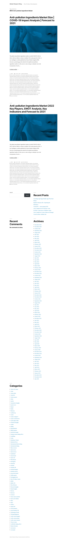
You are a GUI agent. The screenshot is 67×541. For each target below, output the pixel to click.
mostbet (12, 465)
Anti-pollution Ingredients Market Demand (20, 77)
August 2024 (37, 256)
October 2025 (37, 228)
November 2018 (38, 377)
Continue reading (14, 69)
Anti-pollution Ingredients (15, 75)
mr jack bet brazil (14, 473)
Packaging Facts (14, 477)
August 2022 (37, 303)
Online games (14, 475)
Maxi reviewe (14, 448)
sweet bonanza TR (15, 510)
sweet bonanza (14, 508)
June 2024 (37, 260)
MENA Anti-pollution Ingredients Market (17, 87)
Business (13, 411)
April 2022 (37, 310)
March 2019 (37, 369)
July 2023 (37, 281)
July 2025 (37, 234)
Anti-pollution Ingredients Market (27, 75)
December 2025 (38, 224)
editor (12, 73)
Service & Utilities (15, 498)
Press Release (25, 73)
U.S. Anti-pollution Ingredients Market (19, 90)
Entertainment (14, 428)
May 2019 (37, 365)
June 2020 (37, 340)
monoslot (13, 463)
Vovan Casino (14, 522)
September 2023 (38, 277)
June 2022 (37, 306)
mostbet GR (13, 467)
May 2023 (37, 285)
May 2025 (37, 238)
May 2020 (37, 342)
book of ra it (13, 405)
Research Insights (14, 487)
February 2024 (38, 267)
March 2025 (37, 242)
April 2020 (37, 344)
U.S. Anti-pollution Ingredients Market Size (30, 94)
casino (12, 414)
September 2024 (38, 254)
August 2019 (37, 359)
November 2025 (38, 226)
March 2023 (37, 289)
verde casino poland (15, 518)
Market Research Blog (16, 4)
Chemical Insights (15, 422)
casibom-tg (13, 413)
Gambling (13, 436)
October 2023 (37, 275)
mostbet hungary (14, 469)
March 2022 (37, 312)
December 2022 (38, 295)
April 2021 (37, 324)
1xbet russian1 (14, 397)
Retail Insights (14, 489)
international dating (15, 446)
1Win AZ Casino (14, 389)
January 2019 (37, 373)
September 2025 (38, 230)
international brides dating (16, 444)
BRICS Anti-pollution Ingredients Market (27, 84)
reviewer (13, 494)
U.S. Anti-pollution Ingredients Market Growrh (21, 91)
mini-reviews (13, 452)
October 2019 (37, 355)
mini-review (13, 450)
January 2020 (37, 349)
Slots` (12, 502)
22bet (12, 399)
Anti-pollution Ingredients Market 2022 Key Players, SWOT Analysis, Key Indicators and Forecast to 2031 (32, 108)
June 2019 (37, 363)
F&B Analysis (14, 430)
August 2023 (37, 279)
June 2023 (37, 283)
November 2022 (38, 297)
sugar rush (13, 506)
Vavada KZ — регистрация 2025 (41, 206)
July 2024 (37, 258)
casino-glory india (15, 420)
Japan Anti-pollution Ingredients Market (32, 86)
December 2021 (38, 318)
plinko (12, 481)
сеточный (13, 530)
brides (12, 409)
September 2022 (38, 301)
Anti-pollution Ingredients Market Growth (22, 79)
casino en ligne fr (14, 416)
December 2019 (38, 351)
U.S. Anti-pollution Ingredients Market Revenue (27, 93)
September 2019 (38, 357)
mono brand (13, 455)
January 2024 (37, 269)
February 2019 (38, 371)
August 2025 (37, 232)
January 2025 (37, 246)
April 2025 (37, 240)
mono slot (13, 457)
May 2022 (37, 308)
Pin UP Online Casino (15, 479)
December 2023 (38, 271)
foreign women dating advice (17, 434)
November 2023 (38, 273)
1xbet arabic (13, 393)
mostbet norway (14, 471)
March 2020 (37, 345)
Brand (12, 407)
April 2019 (37, 367)
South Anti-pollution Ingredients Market (20, 88)
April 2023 (37, 287)
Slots (12, 500)
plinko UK (13, 483)
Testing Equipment (15, 514)
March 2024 (37, 265)
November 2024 (38, 250)
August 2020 (37, 338)
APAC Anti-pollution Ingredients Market (26, 83)
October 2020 (37, 334)
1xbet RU (13, 395)
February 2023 (38, 291)
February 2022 (38, 314)
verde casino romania (15, 520)
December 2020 (38, 330)
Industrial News (14, 442)
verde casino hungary (15, 516)
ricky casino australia (15, 496)
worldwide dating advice (16, 524)
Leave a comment (14, 95)
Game (12, 438)
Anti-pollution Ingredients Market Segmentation (23, 170)
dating (12, 426)
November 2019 (38, 353)
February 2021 (38, 328)
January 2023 (37, 293)
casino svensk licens (15, 418)
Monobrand (13, 459)
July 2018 (37, 379)
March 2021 (37, 326)
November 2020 (38, 332)
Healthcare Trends (15, 440)
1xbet (12, 391)
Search (11, 192)
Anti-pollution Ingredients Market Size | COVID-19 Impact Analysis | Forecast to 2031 (32, 20)
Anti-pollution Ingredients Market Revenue (22, 80)
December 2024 (38, 248)
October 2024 (37, 252)
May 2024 (37, 262)
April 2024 (37, 263)
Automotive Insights (15, 403)
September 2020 (38, 336)
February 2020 (38, 347)
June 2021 (37, 320)
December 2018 (38, 375)
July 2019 (37, 361)
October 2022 (37, 299)
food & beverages (14, 432)
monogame (13, 461)
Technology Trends (15, 512)
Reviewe (13, 493)
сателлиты (13, 528)
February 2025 (38, 244)
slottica (12, 504)
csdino (12, 424)
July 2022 (37, 304)
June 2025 (37, 236)
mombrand (13, 453)
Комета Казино (14, 526)
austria (12, 401)
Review (12, 491)
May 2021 (37, 322)
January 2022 (37, 316)
